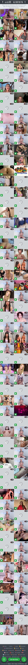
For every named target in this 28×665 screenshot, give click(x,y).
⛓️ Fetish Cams (15, 656)
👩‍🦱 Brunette (11, 650)
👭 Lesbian (17, 652)
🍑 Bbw (24, 650)
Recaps (16, 663)
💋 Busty (12, 652)
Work (13, 663)
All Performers (21, 663)
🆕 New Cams (6, 654)
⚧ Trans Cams (21, 654)
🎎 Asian (5, 646)
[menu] (4, 659)
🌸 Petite (6, 652)
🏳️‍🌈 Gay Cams (14, 654)
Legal (26, 663)
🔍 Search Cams (21, 661)
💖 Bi (23, 652)
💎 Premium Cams (7, 656)
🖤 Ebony (10, 646)
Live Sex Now (14, 659)
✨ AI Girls (23, 656)
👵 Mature (16, 648)
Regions (9, 663)
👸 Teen (22, 648)
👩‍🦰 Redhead (18, 650)
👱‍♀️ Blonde (4, 650)
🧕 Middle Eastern (8, 648)
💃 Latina (16, 646)
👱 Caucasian (22, 646)
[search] (24, 659)
